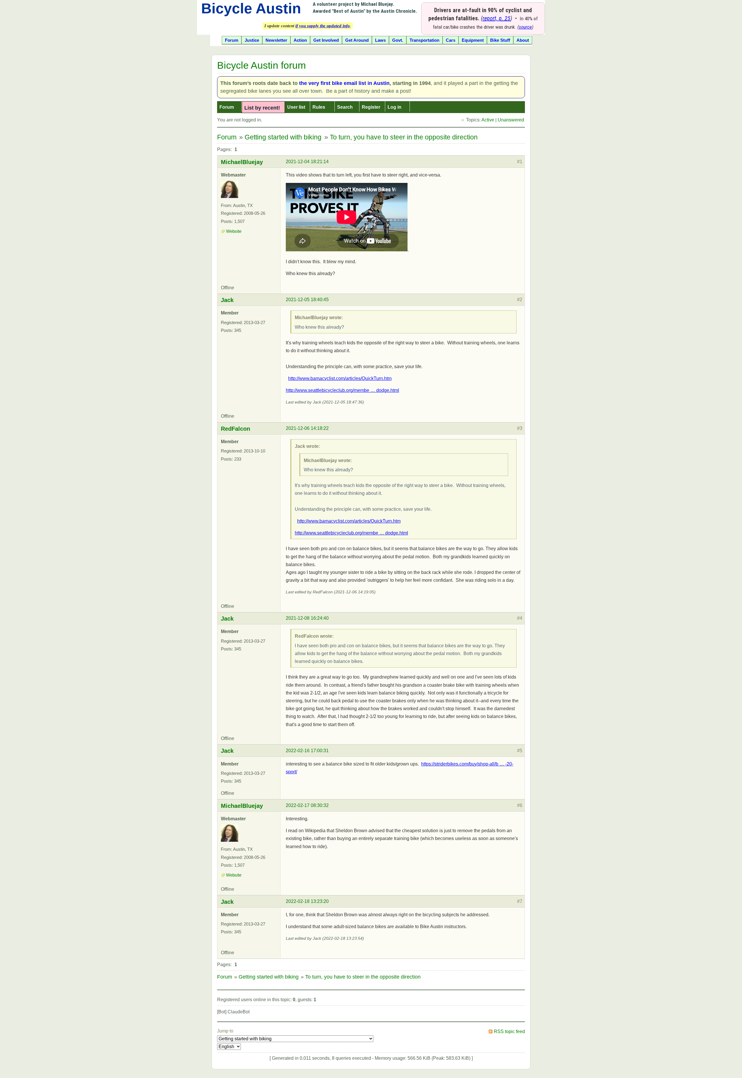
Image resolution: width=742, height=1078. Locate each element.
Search (345, 107)
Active (487, 119)
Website (233, 231)
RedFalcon (235, 429)
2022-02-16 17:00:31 (307, 750)
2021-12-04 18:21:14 (307, 161)
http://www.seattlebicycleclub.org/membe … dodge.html (342, 390)
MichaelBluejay (242, 162)
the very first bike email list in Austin (344, 83)
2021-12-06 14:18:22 (307, 428)
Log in (394, 107)
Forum (226, 107)
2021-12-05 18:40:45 (307, 299)
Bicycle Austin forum (261, 65)
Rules (318, 107)
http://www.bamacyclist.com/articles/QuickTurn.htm (340, 378)
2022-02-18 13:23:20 (307, 901)
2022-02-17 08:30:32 (307, 805)
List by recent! (262, 108)
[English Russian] (229, 1046)
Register (371, 107)
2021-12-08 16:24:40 (307, 618)
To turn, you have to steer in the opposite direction (404, 137)
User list (296, 107)
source (525, 27)
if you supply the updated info (322, 25)
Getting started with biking (283, 137)
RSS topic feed (509, 1031)
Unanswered (511, 119)
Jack (227, 300)
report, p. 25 (496, 18)
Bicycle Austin (251, 8)
